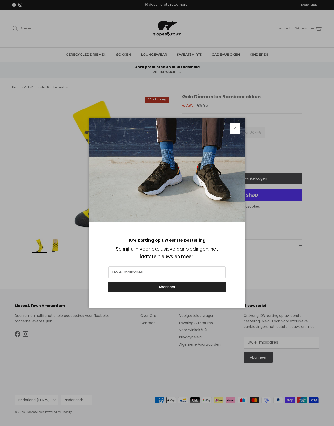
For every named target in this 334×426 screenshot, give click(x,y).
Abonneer (167, 286)
